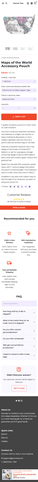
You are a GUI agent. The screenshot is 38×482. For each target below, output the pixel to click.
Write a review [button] (19, 207)
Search (4, 434)
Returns (4, 437)
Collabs (4, 441)
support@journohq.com (12, 458)
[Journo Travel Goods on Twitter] (16, 401)
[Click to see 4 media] (30, 49)
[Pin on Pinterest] (18, 186)
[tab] (19, 312)
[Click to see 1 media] (8, 49)
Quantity (4, 104)
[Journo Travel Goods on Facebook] (19, 401)
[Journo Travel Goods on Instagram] (21, 401)
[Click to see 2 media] (15, 49)
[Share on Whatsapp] (21, 186)
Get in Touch (19, 388)
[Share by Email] (25, 186)
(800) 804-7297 (9, 462)
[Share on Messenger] (29, 186)
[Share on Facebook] (10, 186)
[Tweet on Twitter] (14, 186)
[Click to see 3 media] (23, 49)
